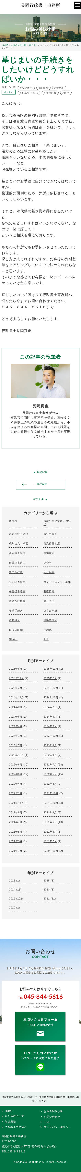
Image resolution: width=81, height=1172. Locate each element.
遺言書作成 (50, 610)
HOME (9, 1111)
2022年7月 (50, 764)
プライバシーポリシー (57, 1127)
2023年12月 (51, 735)
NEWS (13, 639)
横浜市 (60, 87)
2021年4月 (50, 831)
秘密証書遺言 (17, 591)
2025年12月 (51, 668)
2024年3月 (50, 726)
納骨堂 (48, 562)
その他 (48, 629)
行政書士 (27, 87)
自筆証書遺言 (17, 562)
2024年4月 (15, 726)
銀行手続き (50, 533)
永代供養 (51, 92)
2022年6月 (15, 774)
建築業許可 (50, 620)
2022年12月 (16, 755)
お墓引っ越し (30, 92)
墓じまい (49, 601)
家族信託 (49, 553)
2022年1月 (15, 793)
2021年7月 (15, 822)
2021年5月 (15, 831)
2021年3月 (15, 841)
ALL (46, 639)
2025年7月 (50, 678)
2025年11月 (16, 678)
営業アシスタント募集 (57, 581)
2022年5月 (50, 774)
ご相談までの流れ (16, 1127)
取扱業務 (10, 1121)
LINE (47, 1122)
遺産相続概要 (17, 601)
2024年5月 (50, 716)
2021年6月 (50, 822)
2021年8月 (50, 812)
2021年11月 (16, 802)
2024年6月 (15, 716)
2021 (47, 898)
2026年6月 (15, 668)
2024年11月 (16, 697)
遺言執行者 (16, 572)
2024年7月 (50, 707)
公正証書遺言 (17, 581)
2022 (12, 898)
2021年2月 (50, 841)
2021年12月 (51, 793)
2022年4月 (15, 783)
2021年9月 (15, 812)
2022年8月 (15, 764)
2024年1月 (15, 735)
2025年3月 (15, 687)
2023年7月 (15, 745)
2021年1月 (15, 850)
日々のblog (16, 629)
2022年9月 (50, 755)
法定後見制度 (17, 553)
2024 (12, 889)
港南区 (44, 87)
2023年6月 (50, 745)
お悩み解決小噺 (53, 1111)
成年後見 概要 (18, 543)
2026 (12, 880)
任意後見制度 (52, 543)
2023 (47, 889)
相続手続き (16, 610)
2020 (12, 907)
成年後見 (14, 620)
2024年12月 (51, 687)
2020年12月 (51, 850)
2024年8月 (15, 707)
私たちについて (14, 1116)
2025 (47, 880)
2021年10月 (51, 802)
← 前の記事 (40, 471)
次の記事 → (40, 498)
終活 (66, 92)
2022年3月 (50, 783)
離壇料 (13, 520)
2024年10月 (51, 697)
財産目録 (49, 591)
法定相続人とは (18, 533)
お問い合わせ (52, 1116)
